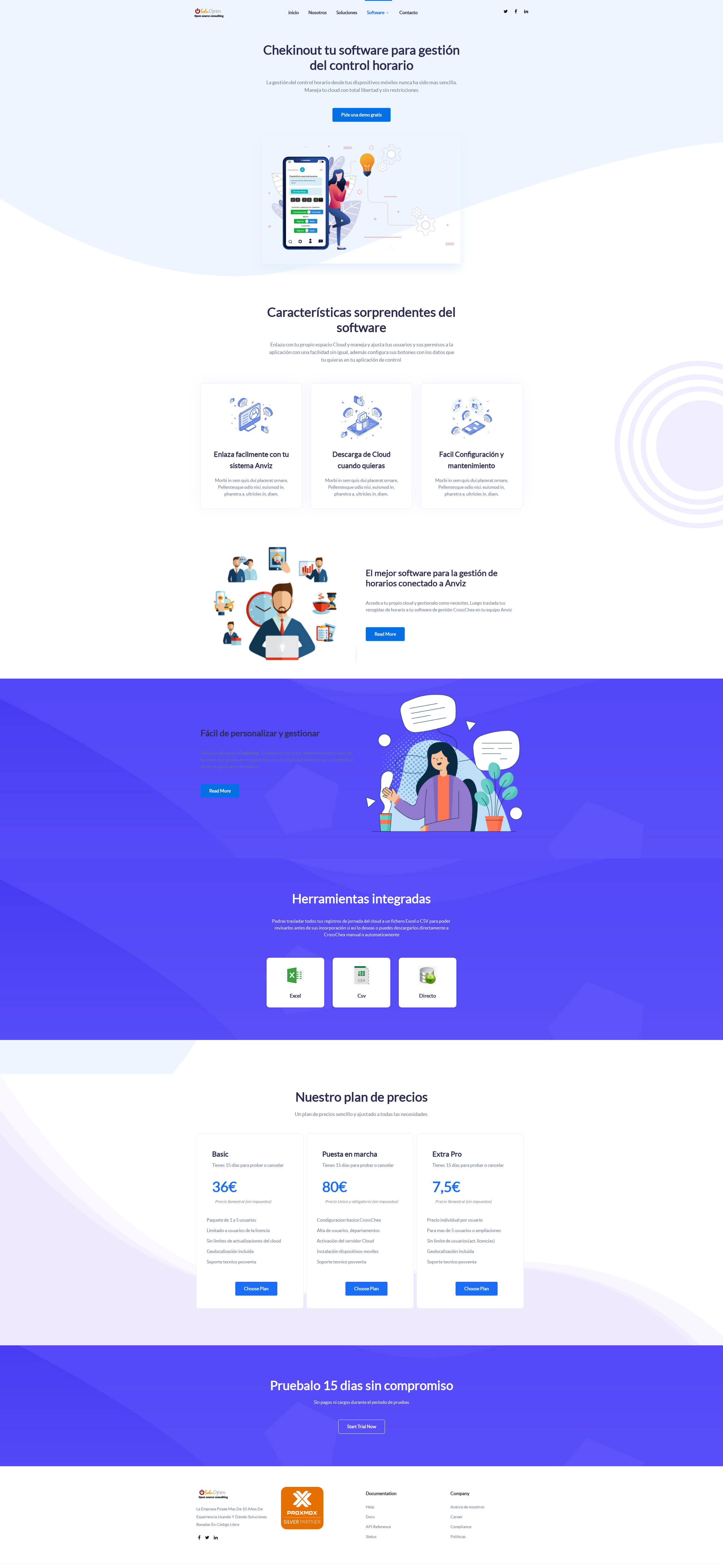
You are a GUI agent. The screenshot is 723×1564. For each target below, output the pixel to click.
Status (371, 1537)
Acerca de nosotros (467, 1507)
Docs (370, 1517)
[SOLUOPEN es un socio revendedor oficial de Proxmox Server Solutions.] (302, 1507)
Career (456, 1517)
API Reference (378, 1527)
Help (370, 1507)
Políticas (458, 1537)
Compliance (460, 1527)
